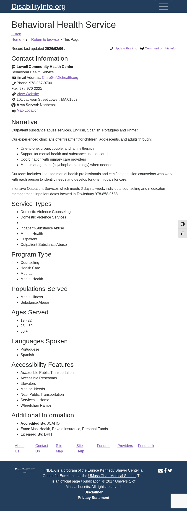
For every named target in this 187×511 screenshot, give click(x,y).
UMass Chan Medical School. (112, 476)
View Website (28, 94)
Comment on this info (160, 48)
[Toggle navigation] (163, 6)
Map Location (28, 110)
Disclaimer (93, 492)
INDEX (50, 470)
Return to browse (45, 39)
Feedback (146, 446)
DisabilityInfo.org (38, 6)
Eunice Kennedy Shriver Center (113, 470)
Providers (125, 446)
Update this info (126, 48)
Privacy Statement (93, 498)
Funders (103, 446)
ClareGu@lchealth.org (60, 78)
